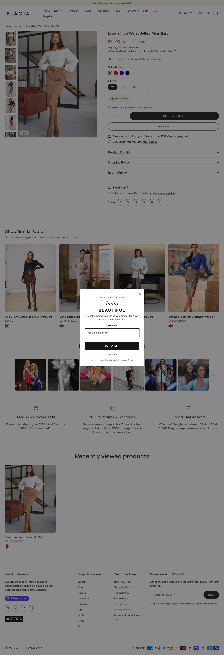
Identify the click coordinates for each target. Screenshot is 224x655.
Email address (112, 325)
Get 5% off (112, 345)
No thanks (112, 354)
